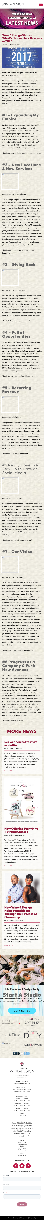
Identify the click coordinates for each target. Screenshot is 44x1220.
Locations (22, 1152)
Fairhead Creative (30, 321)
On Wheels (22, 1148)
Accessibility (32, 1218)
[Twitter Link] (22, 1165)
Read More (8, 771)
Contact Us (22, 1156)
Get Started (22, 1010)
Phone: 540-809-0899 (22, 1092)
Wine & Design (25, 540)
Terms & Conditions (13, 1218)
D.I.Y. (22, 1146)
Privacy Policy (24, 1218)
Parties (22, 1140)
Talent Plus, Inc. (28, 650)
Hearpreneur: (15, 75)
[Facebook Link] (15, 1165)
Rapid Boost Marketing (29, 376)
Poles (21, 721)
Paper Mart (24, 453)
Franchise (22, 1154)
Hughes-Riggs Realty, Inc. (31, 153)
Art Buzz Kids (22, 1142)
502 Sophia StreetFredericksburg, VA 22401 (22, 1089)
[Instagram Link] (28, 1165)
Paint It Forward (22, 1150)
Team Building (22, 1144)
